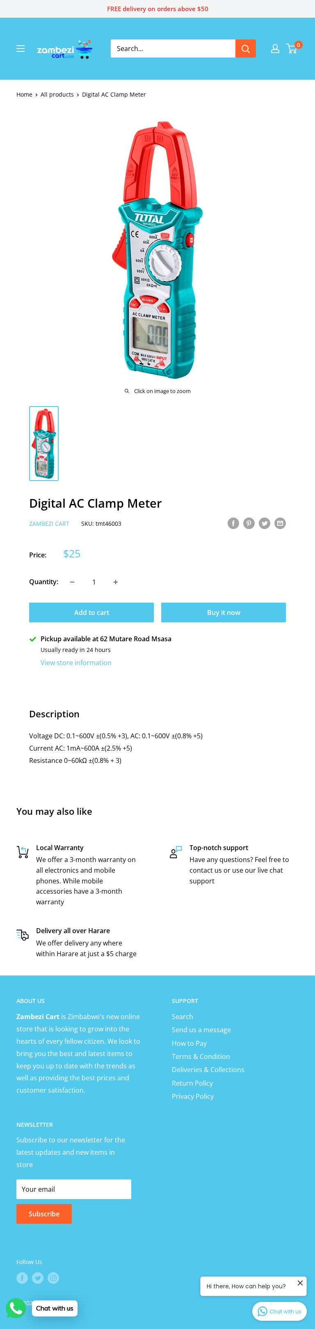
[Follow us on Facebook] (22, 1277)
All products (57, 94)
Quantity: (43, 581)
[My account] (275, 48)
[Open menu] (20, 48)
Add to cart (91, 612)
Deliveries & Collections (208, 1069)
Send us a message (201, 1029)
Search (182, 1016)
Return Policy (192, 1083)
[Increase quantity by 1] (115, 582)
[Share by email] (280, 523)
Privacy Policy (193, 1096)
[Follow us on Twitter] (37, 1277)
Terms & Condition (201, 1056)
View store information (76, 662)
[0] (292, 48)
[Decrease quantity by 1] (72, 582)
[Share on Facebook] (233, 523)
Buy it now (223, 612)
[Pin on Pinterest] (249, 523)
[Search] (245, 48)
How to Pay (189, 1043)
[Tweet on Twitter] (264, 523)
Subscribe (44, 1213)
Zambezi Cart (49, 523)
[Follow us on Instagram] (53, 1277)
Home (24, 94)
